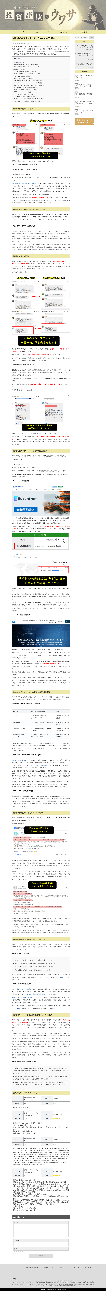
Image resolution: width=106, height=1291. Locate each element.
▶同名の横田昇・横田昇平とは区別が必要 (26, 66)
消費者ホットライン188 (62, 977)
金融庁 (13, 781)
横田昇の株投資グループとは (21, 62)
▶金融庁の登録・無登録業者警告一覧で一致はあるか (29, 85)
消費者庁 (16, 1008)
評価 (15, 1249)
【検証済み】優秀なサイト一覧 (31, 1267)
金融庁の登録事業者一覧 (18, 760)
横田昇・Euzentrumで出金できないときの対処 (25, 92)
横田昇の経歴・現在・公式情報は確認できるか (25, 64)
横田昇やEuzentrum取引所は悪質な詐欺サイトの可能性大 (28, 99)
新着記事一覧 (84, 32)
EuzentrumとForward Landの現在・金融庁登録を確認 (27, 80)
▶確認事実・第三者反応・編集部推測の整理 (27, 101)
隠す (19, 58)
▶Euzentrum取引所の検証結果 (23, 76)
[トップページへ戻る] (53, 15)
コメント (17, 1222)
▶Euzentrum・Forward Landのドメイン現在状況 (28, 83)
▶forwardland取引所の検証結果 (23, 78)
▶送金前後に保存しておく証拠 (23, 94)
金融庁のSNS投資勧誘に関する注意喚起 (23, 183)
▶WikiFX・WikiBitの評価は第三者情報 (25, 87)
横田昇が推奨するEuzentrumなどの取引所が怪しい (26, 73)
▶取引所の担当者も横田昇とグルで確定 (26, 71)
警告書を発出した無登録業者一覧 (40, 765)
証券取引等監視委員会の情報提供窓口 (34, 994)
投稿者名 (17, 1240)
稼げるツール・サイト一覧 (42, 32)
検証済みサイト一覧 (48, 1267)
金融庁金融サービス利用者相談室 (21, 989)
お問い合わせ (76, 1267)
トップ (22, 32)
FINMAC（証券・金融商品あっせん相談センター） (26, 997)
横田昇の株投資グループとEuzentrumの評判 (25, 89)
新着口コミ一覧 (63, 1267)
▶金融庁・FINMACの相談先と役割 (24, 96)
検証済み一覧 (63, 32)
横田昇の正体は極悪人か (20, 69)
